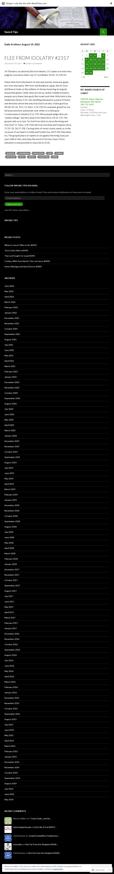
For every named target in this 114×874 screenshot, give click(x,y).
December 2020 (11, 382)
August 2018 (10, 526)
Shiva (55, 157)
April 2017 (9, 612)
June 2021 (9, 350)
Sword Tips (11, 32)
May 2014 (9, 799)
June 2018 (9, 537)
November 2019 (11, 446)
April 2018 (9, 548)
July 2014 (8, 789)
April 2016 (9, 676)
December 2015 (11, 698)
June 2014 (9, 794)
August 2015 (10, 719)
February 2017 (11, 623)
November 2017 (11, 575)
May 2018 (9, 542)
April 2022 (9, 296)
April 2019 (9, 484)
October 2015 (11, 708)
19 (99, 64)
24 (91, 68)
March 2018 (9, 553)
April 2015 (9, 740)
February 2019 (11, 494)
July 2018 (8, 532)
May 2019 (9, 478)
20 (103, 64)
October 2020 (11, 393)
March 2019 (9, 489)
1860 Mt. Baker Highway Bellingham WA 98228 (91, 100)
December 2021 (11, 318)
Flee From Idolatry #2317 (36, 58)
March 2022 (9, 302)
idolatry (11, 157)
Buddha (10, 153)
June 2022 (9, 286)
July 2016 (8, 660)
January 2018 (10, 564)
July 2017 (8, 596)
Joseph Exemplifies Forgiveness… (43, 835)
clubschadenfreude (22, 827)
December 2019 (11, 441)
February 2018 (11, 559)
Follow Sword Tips (14, 204)
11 (95, 59)
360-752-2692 (87, 104)
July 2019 (8, 468)
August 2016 (10, 655)
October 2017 (11, 580)
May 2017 (9, 607)
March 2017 (9, 617)
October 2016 (11, 644)
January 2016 (10, 692)
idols (22, 157)
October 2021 (11, 328)
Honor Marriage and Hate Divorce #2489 (23, 266)
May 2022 (9, 291)
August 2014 (10, 783)
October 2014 (11, 772)
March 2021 (9, 366)
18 (95, 64)
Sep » (106, 77)
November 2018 (11, 510)
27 (103, 68)
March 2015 (9, 746)
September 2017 (12, 585)
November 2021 (11, 323)
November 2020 (11, 387)
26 (99, 68)
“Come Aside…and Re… (40, 818)
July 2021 (8, 345)
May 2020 (9, 419)
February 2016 (11, 687)
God (50, 153)
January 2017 (10, 628)
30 (87, 72)
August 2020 (10, 403)
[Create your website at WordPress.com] (57, 3)
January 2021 (10, 377)
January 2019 (10, 500)
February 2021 (11, 371)
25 (95, 68)
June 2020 (9, 414)
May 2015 (9, 735)
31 (91, 72)
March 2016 (9, 682)
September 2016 (12, 649)
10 (91, 59)
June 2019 (9, 473)
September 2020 (12, 398)
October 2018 (11, 516)
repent (32, 157)
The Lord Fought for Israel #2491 (19, 256)
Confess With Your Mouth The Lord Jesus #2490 (27, 261)
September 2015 (12, 714)
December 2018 (11, 505)
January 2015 (10, 756)
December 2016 (11, 633)
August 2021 (10, 339)
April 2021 (9, 361)
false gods (38, 153)
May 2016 (9, 671)
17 (91, 64)
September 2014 (12, 778)
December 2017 (11, 569)
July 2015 (8, 724)
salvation (43, 157)
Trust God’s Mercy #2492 (16, 250)
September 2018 (12, 521)
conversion (23, 153)
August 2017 (10, 591)
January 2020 (10, 435)
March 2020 (9, 430)
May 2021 (9, 355)
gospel (59, 153)
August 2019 (10, 462)
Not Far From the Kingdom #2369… (42, 844)
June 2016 (9, 665)
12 (99, 59)
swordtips (17, 844)
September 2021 (12, 334)
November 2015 (11, 703)
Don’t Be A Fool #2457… (45, 827)
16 (87, 64)
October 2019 (11, 452)
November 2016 (11, 639)
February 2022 (11, 307)
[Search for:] (57, 175)
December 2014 (11, 762)
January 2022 (10, 312)
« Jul (83, 77)
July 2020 (8, 409)
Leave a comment (34, 63)
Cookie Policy (57, 869)
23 (87, 68)
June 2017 (9, 601)
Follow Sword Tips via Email (21, 185)
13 (103, 59)
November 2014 (11, 767)
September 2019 (12, 457)
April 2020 (9, 425)
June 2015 (9, 730)
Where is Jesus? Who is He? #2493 (20, 245)
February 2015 (11, 751)
